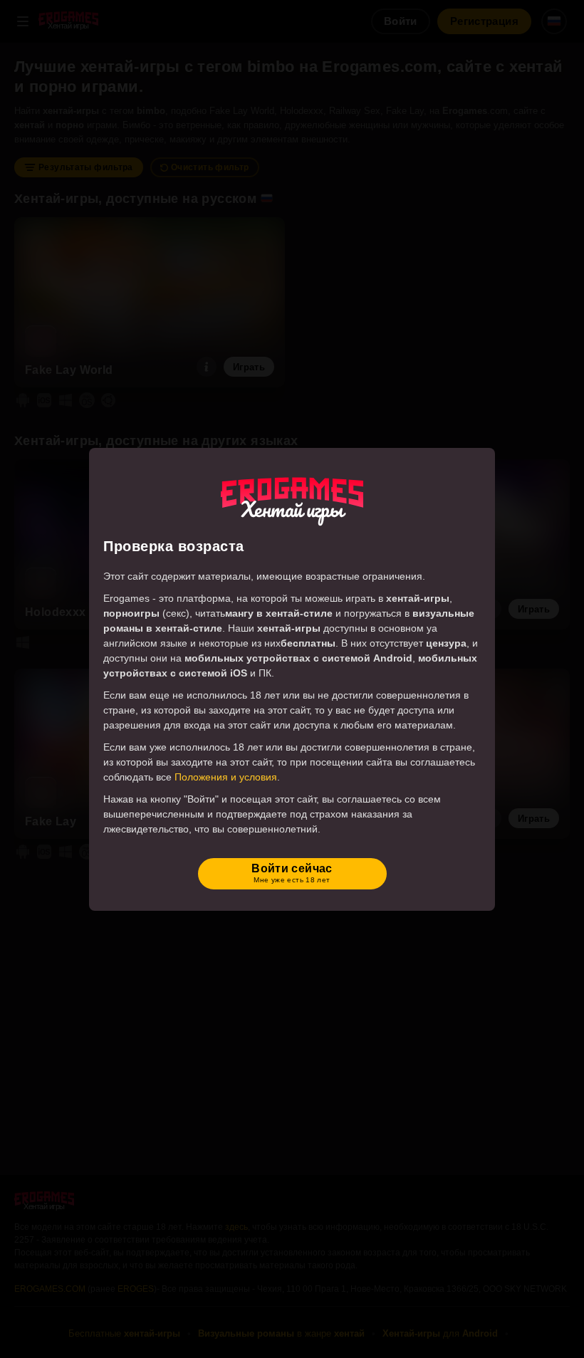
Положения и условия (225, 777)
